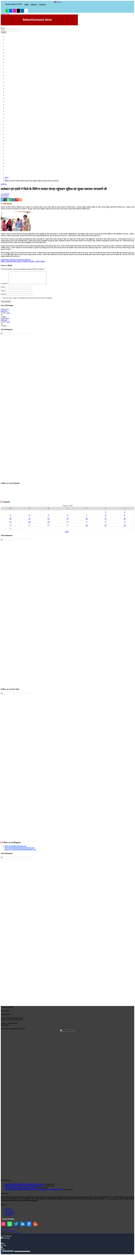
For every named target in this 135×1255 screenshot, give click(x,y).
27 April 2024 (5, 194)
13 (67, 518)
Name (3, 287)
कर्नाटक (7, 95)
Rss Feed (8, 1215)
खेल (6, 160)
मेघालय (7, 153)
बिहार (7, 69)
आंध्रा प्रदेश (8, 118)
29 (106, 525)
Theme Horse (12, 1231)
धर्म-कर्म (7, 147)
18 (29, 522)
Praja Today (4, 195)
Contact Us (8, 1210)
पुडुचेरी (7, 111)
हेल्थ (7, 163)
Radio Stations (10, 1213)
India (8, 313)
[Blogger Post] (14, 199)
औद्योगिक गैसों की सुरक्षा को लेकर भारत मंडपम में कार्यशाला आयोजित (24, 1186)
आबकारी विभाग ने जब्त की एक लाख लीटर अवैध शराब (16, 260)
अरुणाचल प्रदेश (9, 127)
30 (125, 525)
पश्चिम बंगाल (8, 98)
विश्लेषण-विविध (9, 170)
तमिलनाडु (8, 108)
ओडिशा (7, 105)
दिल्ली (7, 53)
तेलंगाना (7, 121)
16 (125, 518)
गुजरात (7, 92)
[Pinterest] (17, 199)
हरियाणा (7, 62)
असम (7, 131)
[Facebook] (2, 199)
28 (87, 525)
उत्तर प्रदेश (8, 56)
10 (10, 518)
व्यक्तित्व (7, 166)
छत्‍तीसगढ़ (8, 66)
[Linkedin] (11, 199)
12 (48, 518)
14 (87, 518)
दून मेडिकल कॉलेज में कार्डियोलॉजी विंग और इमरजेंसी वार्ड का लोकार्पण (24, 1184)
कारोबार (7, 157)
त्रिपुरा (7, 137)
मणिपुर (7, 134)
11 (29, 518)
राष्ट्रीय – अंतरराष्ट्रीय (10, 40)
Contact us (42, 4)
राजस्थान (8, 59)
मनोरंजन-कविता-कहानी (11, 173)
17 (10, 522)
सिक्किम (7, 144)
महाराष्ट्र (7, 88)
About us (34, 4)
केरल (7, 114)
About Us (8, 1208)
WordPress (17, 1232)
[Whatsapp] (8, 199)
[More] (20, 199)
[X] (5, 199)
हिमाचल (7, 75)
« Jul (66, 531)
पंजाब (7, 79)
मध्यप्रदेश (8, 49)
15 (106, 518)
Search (3, 28)
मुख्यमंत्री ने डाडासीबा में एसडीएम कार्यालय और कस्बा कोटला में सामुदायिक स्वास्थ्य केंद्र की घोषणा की (33, 1189)
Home (27, 4)
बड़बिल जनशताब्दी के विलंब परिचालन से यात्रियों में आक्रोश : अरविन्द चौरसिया (23, 261)
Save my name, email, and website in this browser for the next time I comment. (27, 298)
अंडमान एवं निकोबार (10, 124)
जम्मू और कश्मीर (9, 82)
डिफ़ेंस (7, 43)
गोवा (6, 101)
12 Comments (5, 197)
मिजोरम (7, 140)
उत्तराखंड (7, 46)
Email (2, 290)
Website (3, 294)
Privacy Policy (9, 1212)
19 (48, 522)
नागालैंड (7, 150)
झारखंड (7, 72)
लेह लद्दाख (8, 85)
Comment (4, 283)
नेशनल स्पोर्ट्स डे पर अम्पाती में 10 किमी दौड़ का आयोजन (21, 1188)
